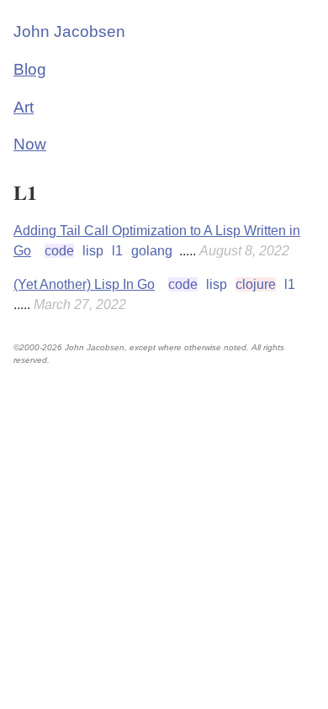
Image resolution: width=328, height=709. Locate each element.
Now (29, 144)
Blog (29, 69)
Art (23, 107)
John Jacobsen (69, 31)
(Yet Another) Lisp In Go (84, 284)
